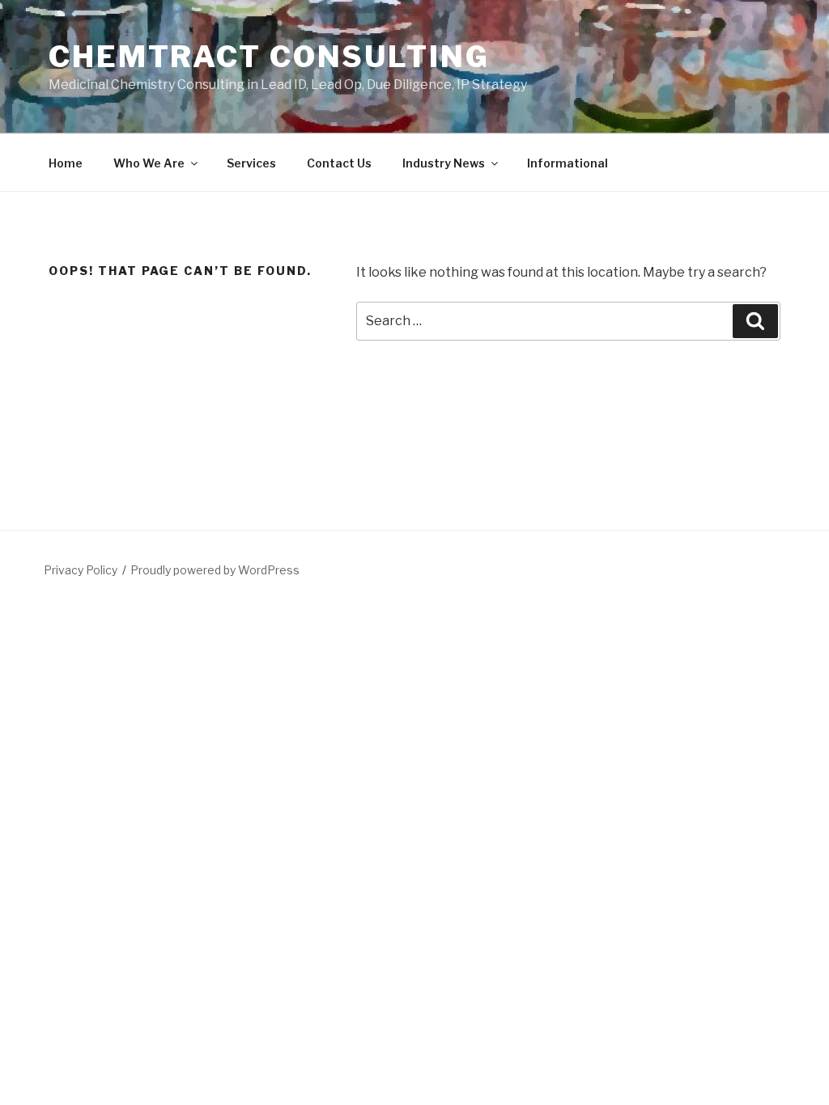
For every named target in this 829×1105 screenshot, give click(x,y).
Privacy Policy (80, 570)
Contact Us (339, 163)
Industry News (443, 163)
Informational (567, 163)
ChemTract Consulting (269, 56)
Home (66, 163)
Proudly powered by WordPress (215, 570)
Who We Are (149, 163)
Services (251, 163)
